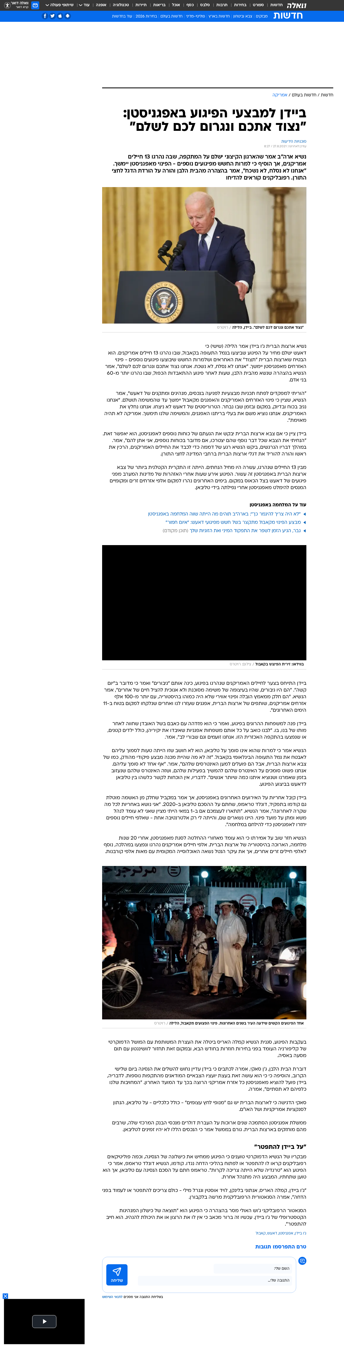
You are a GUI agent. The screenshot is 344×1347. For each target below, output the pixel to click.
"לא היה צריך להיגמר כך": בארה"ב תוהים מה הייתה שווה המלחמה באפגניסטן (224, 514)
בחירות (240, 5)
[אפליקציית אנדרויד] (67, 16)
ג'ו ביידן (300, 1233)
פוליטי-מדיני (195, 16)
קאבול (261, 1233)
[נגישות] (7, 5)
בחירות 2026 (146, 16)
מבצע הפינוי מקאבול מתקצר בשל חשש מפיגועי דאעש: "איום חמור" (233, 522)
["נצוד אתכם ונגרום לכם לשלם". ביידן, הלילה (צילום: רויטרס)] (204, 260)
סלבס (205, 5)
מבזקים (262, 16)
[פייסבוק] (45, 16)
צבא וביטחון (242, 16)
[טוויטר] (52, 16)
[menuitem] (273, 5)
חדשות (276, 5)
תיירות (141, 5)
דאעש (272, 1233)
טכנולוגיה (121, 5)
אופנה (101, 5)
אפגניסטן (286, 1233)
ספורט (258, 5)
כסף (190, 5)
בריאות (159, 5)
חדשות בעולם (171, 16)
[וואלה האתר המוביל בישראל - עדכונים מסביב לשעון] (296, 5)
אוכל (176, 5)
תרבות (222, 5)
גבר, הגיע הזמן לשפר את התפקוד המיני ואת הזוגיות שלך (245, 531)
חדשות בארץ (219, 16)
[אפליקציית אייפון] (60, 16)
